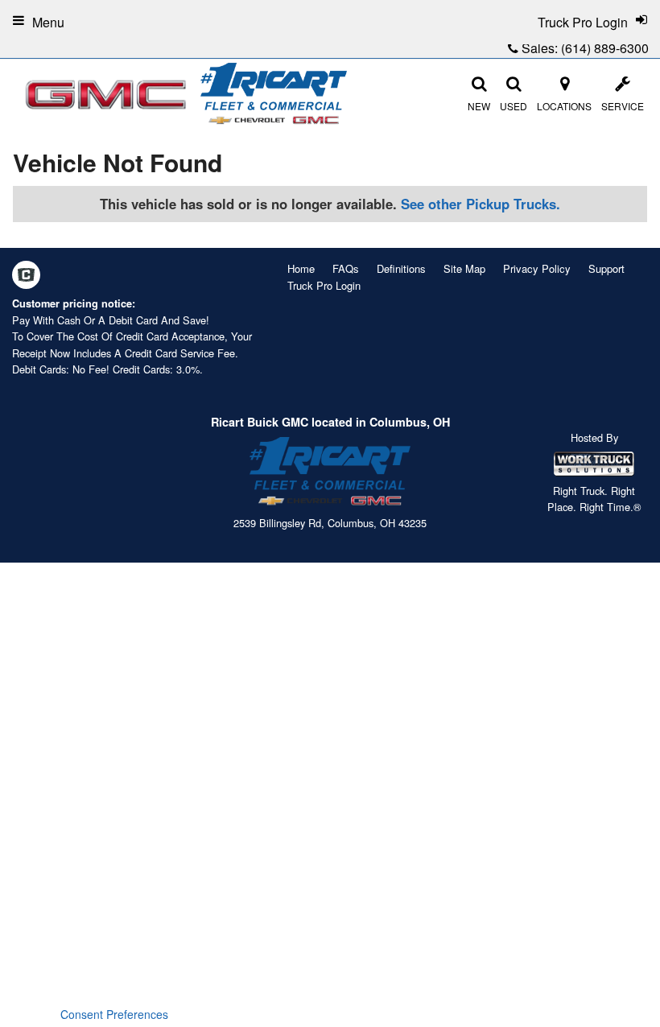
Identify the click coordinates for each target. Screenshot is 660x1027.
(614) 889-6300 (605, 48)
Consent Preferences (114, 1014)
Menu (48, 22)
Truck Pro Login (324, 285)
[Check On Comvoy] (26, 276)
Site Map (464, 268)
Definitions (401, 268)
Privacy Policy (537, 268)
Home (301, 268)
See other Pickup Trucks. (480, 203)
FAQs (345, 268)
